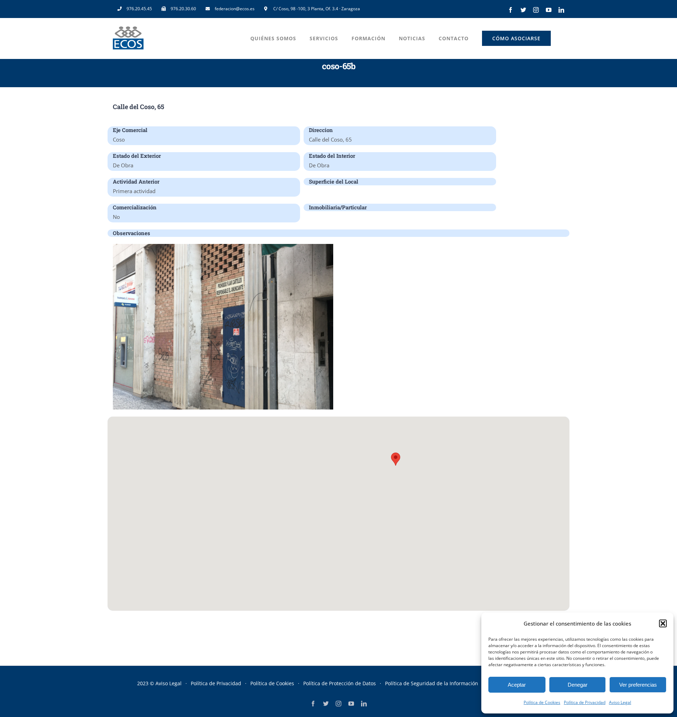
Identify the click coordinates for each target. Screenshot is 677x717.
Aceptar (517, 685)
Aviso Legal (620, 702)
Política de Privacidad (584, 702)
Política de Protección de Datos (339, 683)
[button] (662, 623)
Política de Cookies (542, 702)
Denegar (577, 685)
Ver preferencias (638, 685)
